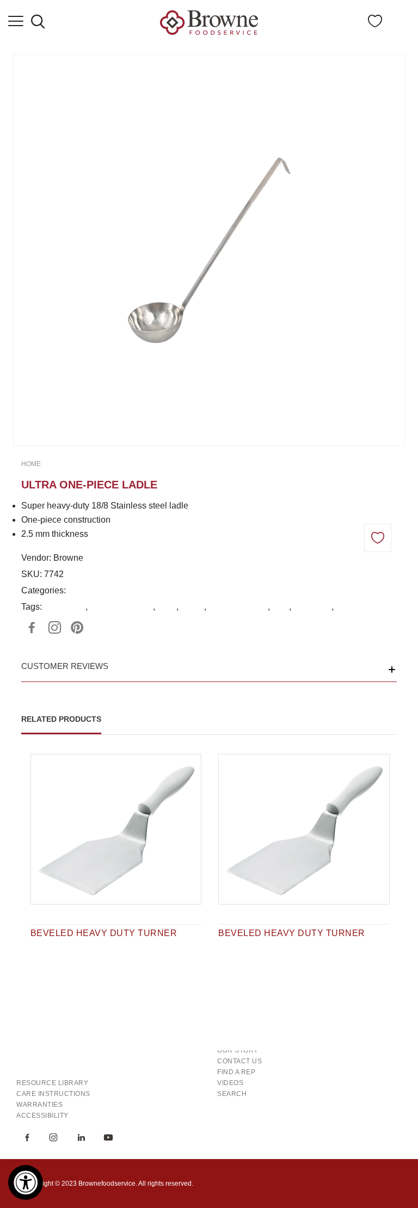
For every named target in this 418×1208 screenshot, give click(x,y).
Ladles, (82, 590)
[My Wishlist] (375, 24)
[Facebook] (31, 627)
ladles (192, 606)
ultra (280, 606)
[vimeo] (77, 627)
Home (31, 464)
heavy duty (64, 606)
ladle (166, 606)
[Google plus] (54, 627)
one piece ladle (238, 606)
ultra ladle (312, 606)
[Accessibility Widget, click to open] (25, 1182)
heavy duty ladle (121, 606)
